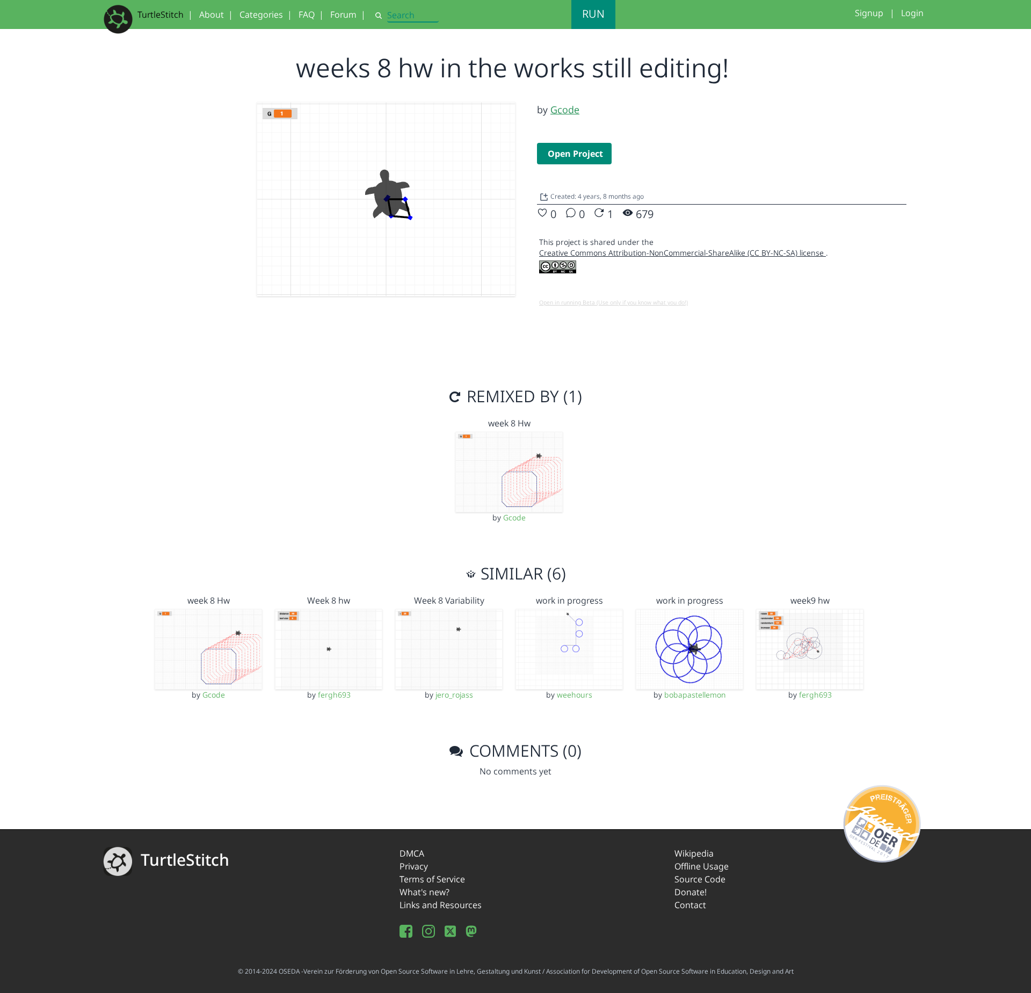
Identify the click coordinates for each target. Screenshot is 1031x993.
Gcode (564, 109)
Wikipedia (694, 853)
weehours (574, 695)
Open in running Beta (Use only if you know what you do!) (613, 302)
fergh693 (334, 695)
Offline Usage (701, 866)
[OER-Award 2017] (882, 821)
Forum (343, 14)
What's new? (424, 892)
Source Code (699, 879)
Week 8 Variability (449, 600)
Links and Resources (441, 905)
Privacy (414, 866)
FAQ (307, 14)
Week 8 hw (328, 600)
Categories (261, 14)
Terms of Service (432, 879)
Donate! (690, 892)
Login (912, 13)
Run (593, 13)
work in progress (569, 600)
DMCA (412, 853)
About (211, 14)
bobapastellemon (695, 695)
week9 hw (810, 600)
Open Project (575, 154)
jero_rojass (454, 695)
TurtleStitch (160, 14)
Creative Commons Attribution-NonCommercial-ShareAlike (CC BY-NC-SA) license (682, 253)
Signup (869, 13)
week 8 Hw (509, 423)
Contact (690, 905)
